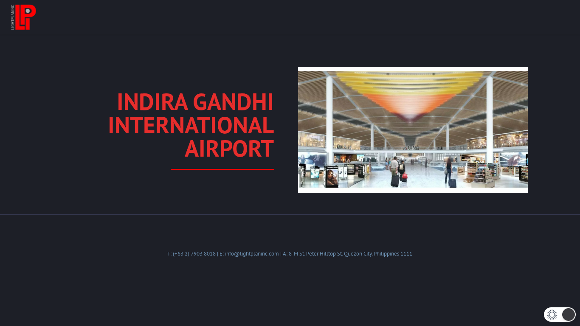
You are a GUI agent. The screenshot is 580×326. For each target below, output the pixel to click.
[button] (560, 314)
